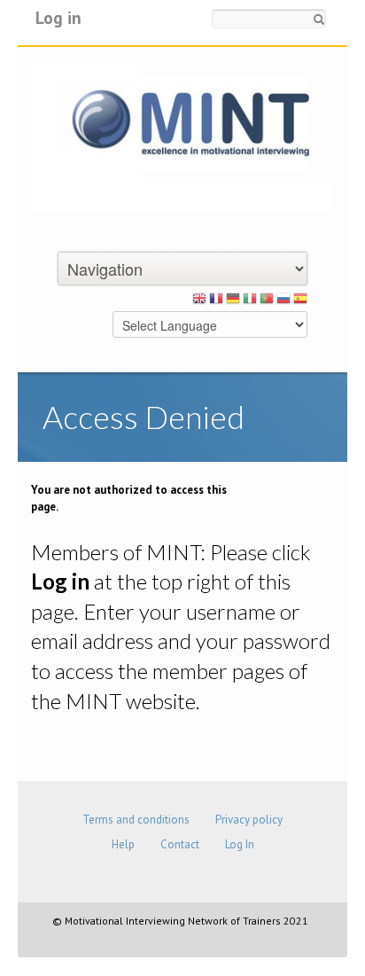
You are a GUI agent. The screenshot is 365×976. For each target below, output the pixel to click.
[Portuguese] (267, 301)
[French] (216, 301)
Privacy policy (249, 819)
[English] (199, 301)
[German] (233, 301)
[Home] (182, 136)
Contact (179, 844)
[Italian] (250, 301)
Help (123, 844)
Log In (239, 844)
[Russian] (283, 301)
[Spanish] (300, 301)
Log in (58, 17)
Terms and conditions (136, 819)
